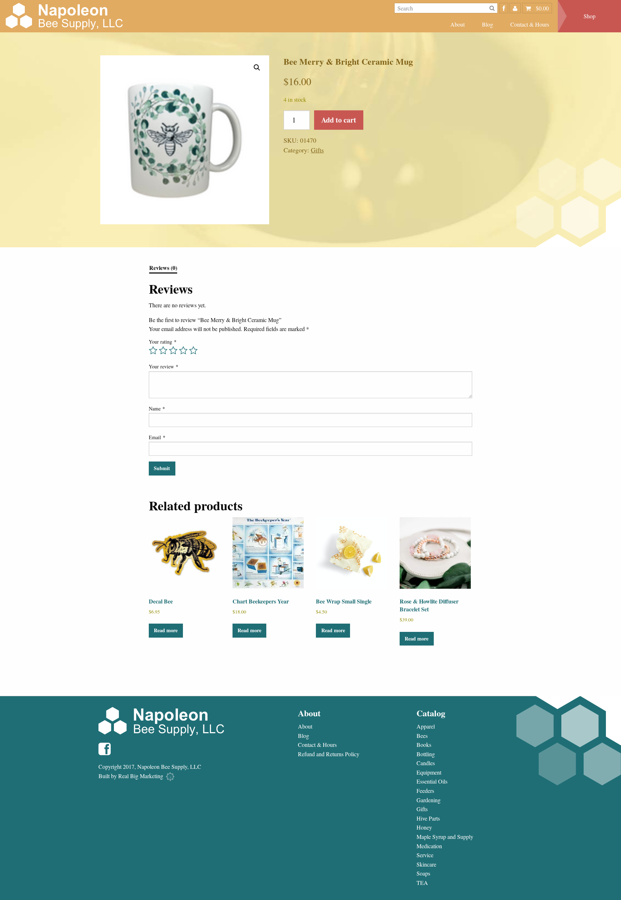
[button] (256, 67)
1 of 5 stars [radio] (153, 350)
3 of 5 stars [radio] (173, 350)
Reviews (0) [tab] (163, 268)
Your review (163, 366)
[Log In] (515, 8)
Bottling (426, 754)
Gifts (317, 150)
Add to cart (338, 120)
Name (157, 408)
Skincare (426, 864)
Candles (426, 763)
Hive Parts (428, 818)
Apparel (426, 726)
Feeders (425, 791)
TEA (422, 883)
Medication (429, 846)
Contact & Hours (529, 24)
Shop (589, 16)
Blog (487, 24)
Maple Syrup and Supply (445, 837)
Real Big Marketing (140, 776)
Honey (424, 827)
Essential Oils (432, 781)
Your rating (162, 341)
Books (424, 745)
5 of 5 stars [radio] (193, 350)
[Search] (492, 8)
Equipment (429, 772)
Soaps (423, 873)
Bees (422, 736)
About (457, 24)
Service (425, 855)
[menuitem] (457, 24)
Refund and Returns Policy (328, 754)
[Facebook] (503, 8)
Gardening (429, 800)
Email (157, 437)
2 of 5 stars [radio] (163, 350)
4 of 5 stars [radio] (183, 350)
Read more (166, 630)
